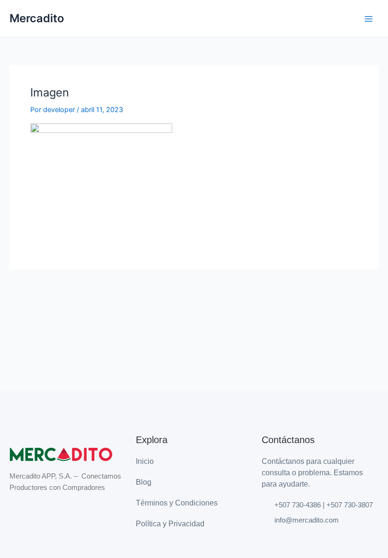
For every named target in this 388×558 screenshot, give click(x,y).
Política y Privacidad (170, 524)
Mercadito (36, 18)
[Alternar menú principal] (369, 19)
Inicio (145, 461)
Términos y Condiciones (177, 503)
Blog (143, 482)
